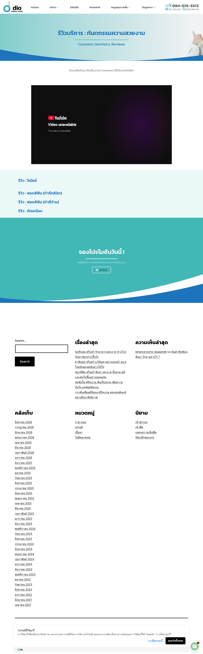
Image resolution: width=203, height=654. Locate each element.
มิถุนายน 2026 (23, 432)
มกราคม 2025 (23, 518)
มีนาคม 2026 (23, 447)
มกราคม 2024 (23, 564)
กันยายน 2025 (23, 477)
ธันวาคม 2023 (23, 569)
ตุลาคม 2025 (23, 472)
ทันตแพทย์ (94, 7)
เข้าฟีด (139, 427)
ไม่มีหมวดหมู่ (82, 437)
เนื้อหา (79, 432)
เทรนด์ (79, 427)
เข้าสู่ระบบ (141, 422)
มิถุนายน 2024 (23, 549)
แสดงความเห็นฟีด (146, 432)
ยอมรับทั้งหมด (175, 640)
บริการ (53, 7)
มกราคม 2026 (23, 457)
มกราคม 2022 (23, 594)
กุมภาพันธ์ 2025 (24, 513)
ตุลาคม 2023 (23, 579)
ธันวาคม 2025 (23, 462)
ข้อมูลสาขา (147, 7)
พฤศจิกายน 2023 (25, 574)
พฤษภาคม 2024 (24, 554)
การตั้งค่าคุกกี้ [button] (155, 640)
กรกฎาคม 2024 (24, 544)
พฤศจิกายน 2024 (25, 528)
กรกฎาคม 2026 (24, 427)
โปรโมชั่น (74, 7)
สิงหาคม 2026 (23, 422)
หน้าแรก (35, 7)
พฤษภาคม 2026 (24, 437)
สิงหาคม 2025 (23, 483)
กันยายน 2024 (23, 533)
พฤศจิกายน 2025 (25, 467)
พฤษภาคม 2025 (24, 498)
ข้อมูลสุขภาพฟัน (119, 7)
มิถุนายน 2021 (23, 599)
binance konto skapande (150, 351)
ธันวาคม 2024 (23, 523)
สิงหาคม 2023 (23, 589)
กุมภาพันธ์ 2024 (24, 559)
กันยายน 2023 (23, 584)
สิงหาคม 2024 (23, 538)
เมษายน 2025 (23, 503)
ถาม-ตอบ (80, 422)
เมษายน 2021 (23, 604)
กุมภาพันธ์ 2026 (24, 452)
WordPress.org (144, 437)
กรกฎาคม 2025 (24, 488)
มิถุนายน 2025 (23, 493)
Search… (20, 340)
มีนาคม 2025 (23, 508)
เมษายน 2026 (23, 442)
